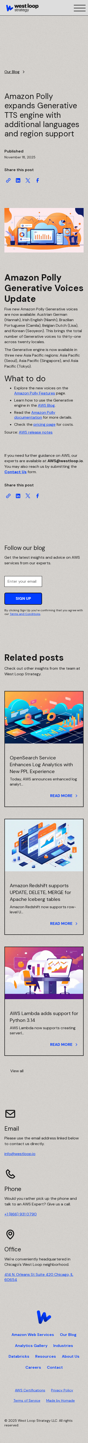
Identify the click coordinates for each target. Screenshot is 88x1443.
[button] (79, 8)
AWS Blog (46, 405)
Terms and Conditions (25, 614)
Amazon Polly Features (34, 393)
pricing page (44, 424)
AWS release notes (36, 432)
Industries (63, 1345)
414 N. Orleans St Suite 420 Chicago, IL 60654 (38, 1277)
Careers (33, 1367)
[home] (22, 7)
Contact (55, 1367)
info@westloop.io (19, 1153)
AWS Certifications (30, 1390)
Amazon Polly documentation (34, 415)
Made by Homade (60, 1400)
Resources (45, 1356)
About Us (70, 1356)
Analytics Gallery (31, 1345)
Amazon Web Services (32, 1334)
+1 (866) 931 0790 (20, 1214)
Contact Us (15, 471)
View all (16, 1070)
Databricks (19, 1356)
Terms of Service (26, 1400)
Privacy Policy (62, 1390)
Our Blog (68, 1334)
